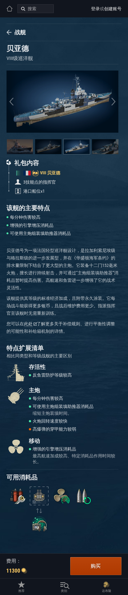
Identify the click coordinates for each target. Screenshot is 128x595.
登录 (95, 8)
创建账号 (112, 8)
